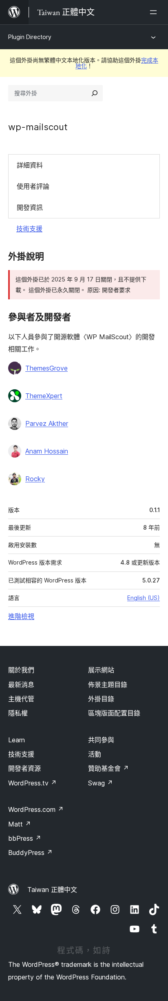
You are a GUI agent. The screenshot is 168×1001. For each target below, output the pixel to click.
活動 (94, 754)
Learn (16, 740)
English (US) (143, 597)
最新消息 (21, 684)
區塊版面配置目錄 (114, 713)
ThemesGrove (46, 368)
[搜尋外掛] (94, 93)
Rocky (35, 479)
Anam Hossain (46, 451)
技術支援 (29, 229)
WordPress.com (36, 809)
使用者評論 (33, 186)
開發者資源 (24, 768)
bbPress (24, 838)
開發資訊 (30, 207)
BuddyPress (30, 852)
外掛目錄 (101, 699)
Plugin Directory (29, 36)
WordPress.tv (32, 783)
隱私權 (18, 713)
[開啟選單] (155, 12)
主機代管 (21, 699)
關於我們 (21, 670)
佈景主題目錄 (107, 684)
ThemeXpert (43, 396)
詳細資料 (30, 165)
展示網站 (101, 670)
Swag (100, 783)
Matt (19, 824)
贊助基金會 (108, 768)
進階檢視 (21, 616)
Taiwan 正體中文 (52, 889)
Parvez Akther (46, 423)
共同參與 (101, 740)
